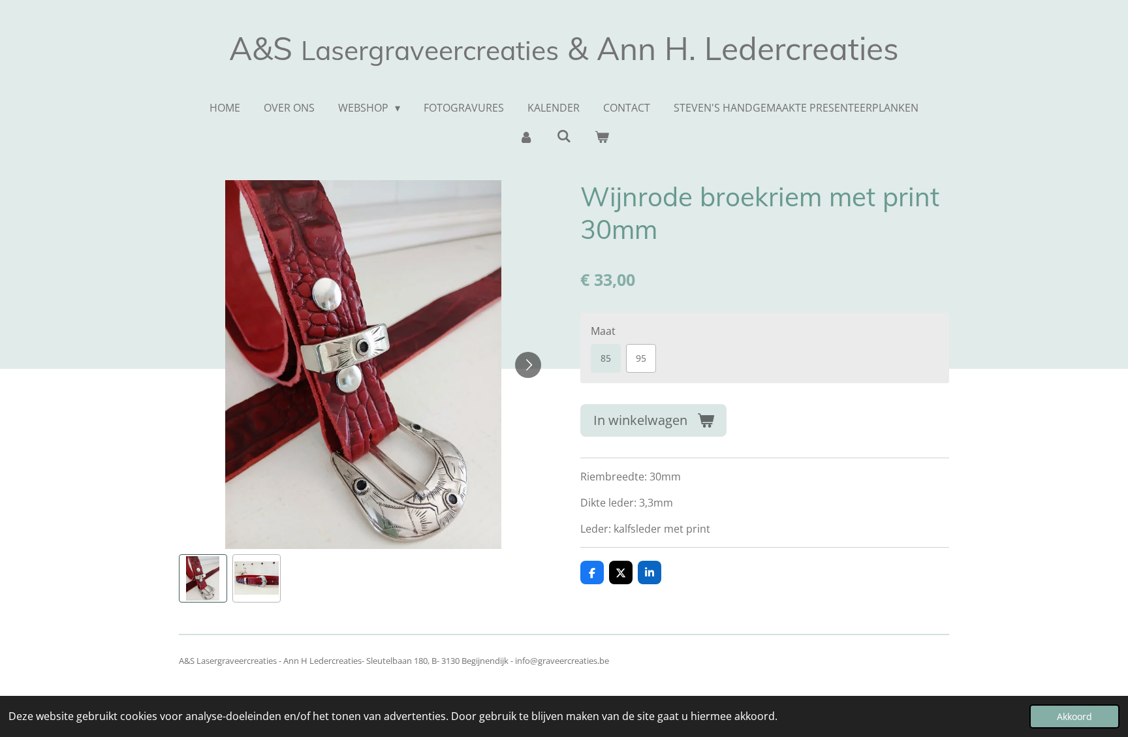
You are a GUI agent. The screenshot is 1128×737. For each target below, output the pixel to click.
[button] (203, 578)
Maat (603, 331)
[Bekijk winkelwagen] (602, 136)
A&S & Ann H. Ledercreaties (564, 48)
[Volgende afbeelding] (528, 365)
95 (641, 358)
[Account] (525, 136)
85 (606, 358)
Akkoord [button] (1074, 716)
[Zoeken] (564, 135)
